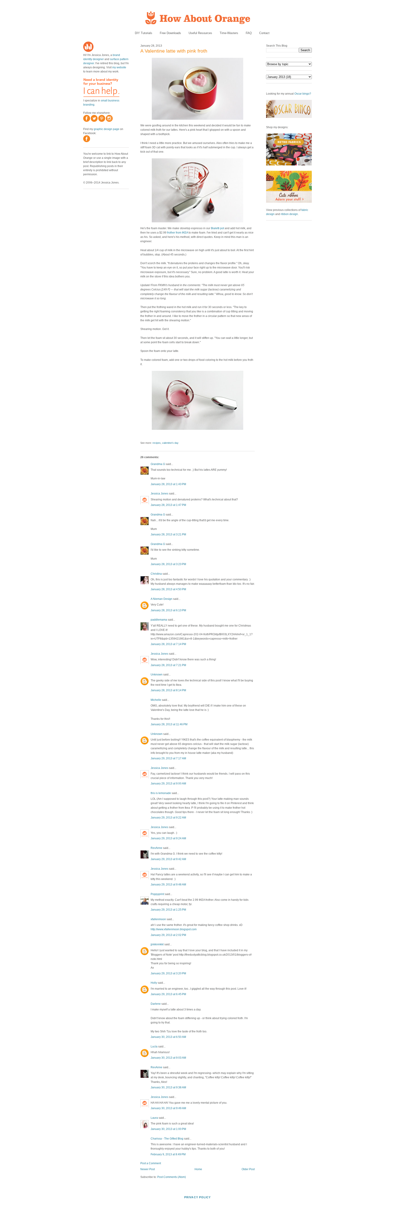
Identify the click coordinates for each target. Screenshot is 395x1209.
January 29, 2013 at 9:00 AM (168, 783)
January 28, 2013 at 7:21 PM (168, 665)
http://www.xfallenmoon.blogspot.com (174, 929)
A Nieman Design (161, 599)
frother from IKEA (177, 232)
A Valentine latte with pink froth (173, 50)
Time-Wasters (229, 33)
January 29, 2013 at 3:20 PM (168, 973)
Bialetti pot (217, 228)
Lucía (154, 1046)
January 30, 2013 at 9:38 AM (168, 1087)
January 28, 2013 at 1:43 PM (168, 484)
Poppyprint (157, 894)
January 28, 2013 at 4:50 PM (168, 589)
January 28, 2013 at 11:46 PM (169, 724)
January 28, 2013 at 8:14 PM (168, 690)
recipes (156, 442)
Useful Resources (200, 33)
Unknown (157, 674)
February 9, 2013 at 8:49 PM (168, 1154)
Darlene (156, 1003)
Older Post (248, 1169)
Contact (264, 33)
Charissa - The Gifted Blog (167, 1138)
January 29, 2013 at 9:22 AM (168, 817)
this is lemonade (161, 793)
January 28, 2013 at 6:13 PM (168, 610)
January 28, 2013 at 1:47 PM (168, 505)
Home (198, 1169)
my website (119, 67)
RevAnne (156, 848)
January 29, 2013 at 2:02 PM (168, 935)
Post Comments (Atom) (171, 1177)
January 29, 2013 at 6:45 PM (168, 994)
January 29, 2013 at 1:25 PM (168, 909)
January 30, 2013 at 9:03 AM (168, 1057)
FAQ (249, 33)
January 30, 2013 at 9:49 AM (168, 1108)
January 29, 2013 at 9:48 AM (168, 884)
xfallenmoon (158, 919)
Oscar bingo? (302, 93)
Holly (154, 982)
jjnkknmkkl (157, 944)
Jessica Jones (159, 493)
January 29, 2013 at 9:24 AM (168, 838)
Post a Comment (150, 1163)
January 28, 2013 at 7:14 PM (168, 644)
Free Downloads (170, 33)
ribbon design (289, 214)
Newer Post (147, 1169)
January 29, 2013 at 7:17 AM (168, 758)
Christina (156, 573)
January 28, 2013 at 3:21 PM (168, 534)
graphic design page (106, 129)
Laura (154, 1117)
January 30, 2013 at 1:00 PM (168, 1129)
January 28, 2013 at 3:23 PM (168, 564)
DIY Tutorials (143, 33)
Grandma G (158, 464)
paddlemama (159, 619)
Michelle (156, 699)
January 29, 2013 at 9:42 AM (168, 859)
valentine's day (170, 442)
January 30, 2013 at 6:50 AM (168, 1037)
